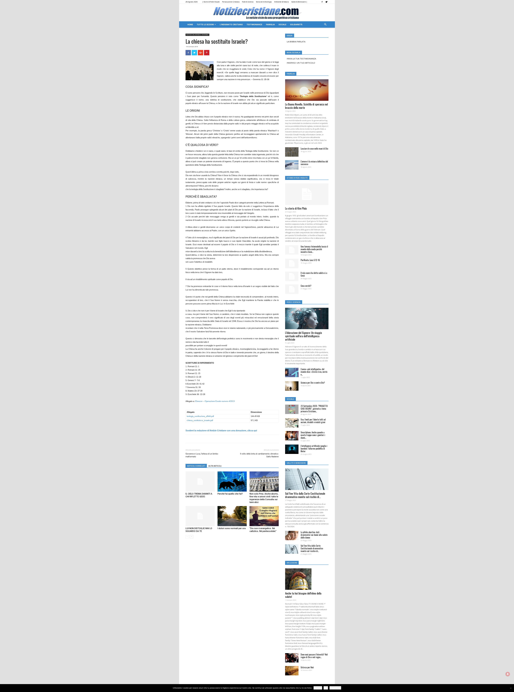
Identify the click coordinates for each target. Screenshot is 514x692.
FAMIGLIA (270, 24)
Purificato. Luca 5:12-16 (310, 260)
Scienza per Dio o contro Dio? (313, 382)
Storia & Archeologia (264, 2)
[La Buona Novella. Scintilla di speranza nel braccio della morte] (306, 90)
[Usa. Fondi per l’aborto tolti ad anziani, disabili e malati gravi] (291, 423)
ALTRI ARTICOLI (215, 466)
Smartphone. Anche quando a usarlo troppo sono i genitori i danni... (313, 435)
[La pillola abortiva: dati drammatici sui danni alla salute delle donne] (291, 535)
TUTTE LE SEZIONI (205, 24)
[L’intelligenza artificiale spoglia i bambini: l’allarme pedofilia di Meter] (291, 449)
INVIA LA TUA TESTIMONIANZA (301, 58)
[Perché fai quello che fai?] (232, 481)
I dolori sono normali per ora (232, 528)
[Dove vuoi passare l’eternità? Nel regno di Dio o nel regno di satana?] (291, 658)
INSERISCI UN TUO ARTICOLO (301, 62)
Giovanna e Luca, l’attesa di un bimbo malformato (202, 455)
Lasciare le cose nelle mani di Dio (314, 148)
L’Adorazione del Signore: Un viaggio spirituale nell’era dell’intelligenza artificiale (303, 336)
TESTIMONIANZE (254, 24)
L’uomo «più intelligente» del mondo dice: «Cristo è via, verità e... (314, 372)
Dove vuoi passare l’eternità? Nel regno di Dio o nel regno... (314, 656)
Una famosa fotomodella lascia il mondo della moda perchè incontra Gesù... (314, 249)
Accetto (318, 688)
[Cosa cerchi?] (291, 289)
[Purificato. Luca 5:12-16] (291, 263)
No (326, 688)
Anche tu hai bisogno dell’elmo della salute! (303, 595)
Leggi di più (335, 688)
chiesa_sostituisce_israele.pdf (200, 420)
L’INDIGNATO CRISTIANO (231, 24)
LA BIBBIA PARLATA (296, 41)
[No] (510, 688)
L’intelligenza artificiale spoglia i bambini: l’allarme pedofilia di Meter (314, 448)
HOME (190, 24)
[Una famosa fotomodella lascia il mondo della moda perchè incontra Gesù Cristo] (291, 250)
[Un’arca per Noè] (291, 670)
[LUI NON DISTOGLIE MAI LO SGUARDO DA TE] (200, 516)
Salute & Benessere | (299, 2)
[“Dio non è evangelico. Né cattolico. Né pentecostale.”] (264, 516)
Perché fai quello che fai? (230, 494)
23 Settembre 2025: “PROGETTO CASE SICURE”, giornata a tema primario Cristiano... (314, 408)
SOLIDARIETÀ (296, 24)
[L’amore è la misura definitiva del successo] (291, 164)
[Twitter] (326, 2)
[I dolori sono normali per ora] (232, 516)
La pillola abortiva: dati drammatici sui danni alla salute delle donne (314, 535)
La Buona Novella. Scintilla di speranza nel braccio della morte (306, 106)
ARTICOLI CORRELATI (196, 466)
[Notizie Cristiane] (257, 13)
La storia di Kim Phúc (296, 208)
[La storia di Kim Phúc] (306, 194)
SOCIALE (282, 24)
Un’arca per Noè (307, 667)
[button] (325, 24)
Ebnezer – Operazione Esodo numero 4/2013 (215, 401)
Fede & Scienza (247, 2)
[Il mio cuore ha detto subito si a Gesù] (291, 276)
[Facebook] (322, 2)
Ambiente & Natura (281, 2)
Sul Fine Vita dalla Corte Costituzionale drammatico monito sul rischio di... (305, 495)
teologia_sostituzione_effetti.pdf (200, 416)
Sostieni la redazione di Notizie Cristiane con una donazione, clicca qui (221, 430)
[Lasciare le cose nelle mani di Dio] (291, 152)
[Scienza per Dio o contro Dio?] (291, 386)
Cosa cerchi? (306, 285)
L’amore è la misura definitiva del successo (314, 163)
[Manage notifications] (508, 674)
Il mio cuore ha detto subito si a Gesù (314, 274)
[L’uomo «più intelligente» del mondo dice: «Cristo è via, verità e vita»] (291, 372)
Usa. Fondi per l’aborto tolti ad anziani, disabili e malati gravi (313, 421)
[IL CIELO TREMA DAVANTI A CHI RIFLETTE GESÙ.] (200, 481)
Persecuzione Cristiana (230, 2)
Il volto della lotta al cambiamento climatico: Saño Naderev (259, 455)
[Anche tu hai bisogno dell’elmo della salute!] (306, 579)
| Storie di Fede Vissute (211, 2)
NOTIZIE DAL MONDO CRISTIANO (197, 35)
